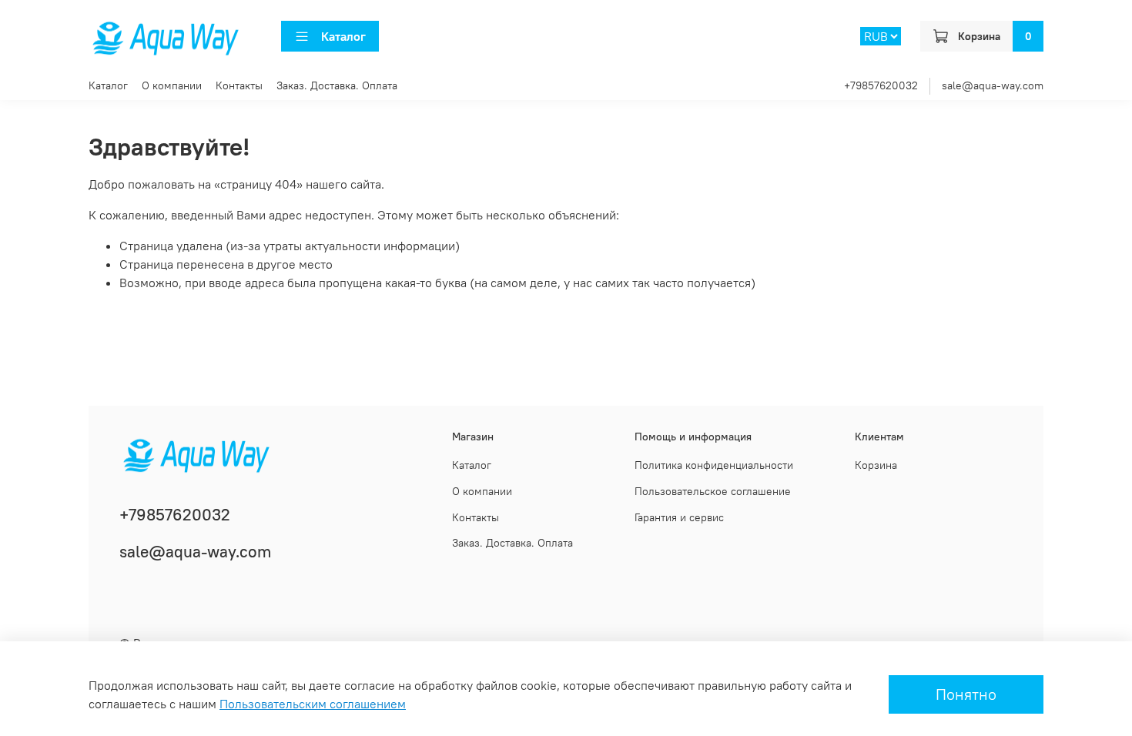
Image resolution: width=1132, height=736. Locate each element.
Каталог (343, 36)
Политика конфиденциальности (714, 465)
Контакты (239, 85)
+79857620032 (881, 85)
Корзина (876, 465)
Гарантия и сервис (679, 517)
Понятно (966, 694)
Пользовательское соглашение (713, 491)
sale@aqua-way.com (992, 85)
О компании (172, 85)
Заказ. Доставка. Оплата (336, 85)
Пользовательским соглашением (312, 703)
